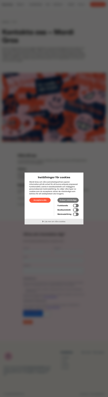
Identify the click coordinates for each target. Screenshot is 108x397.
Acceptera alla (40, 200)
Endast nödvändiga (68, 200)
